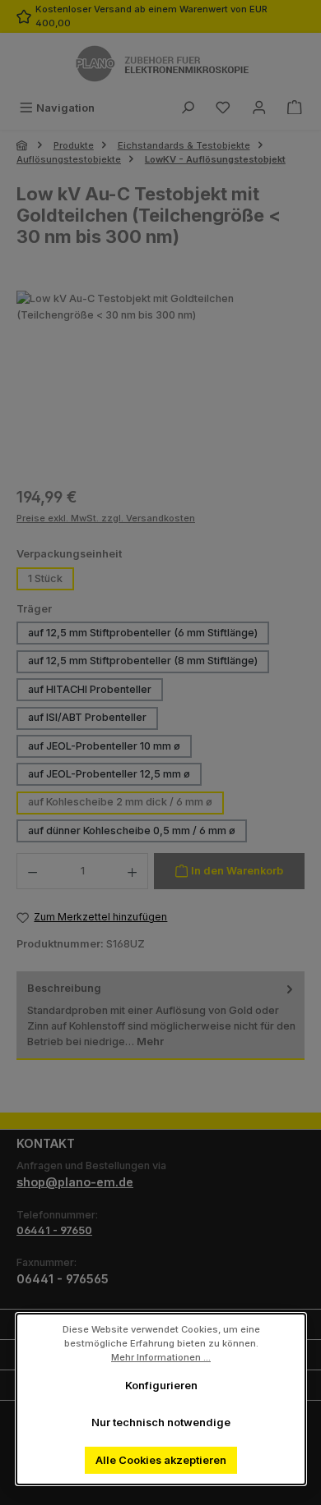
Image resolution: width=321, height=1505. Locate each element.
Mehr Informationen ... (161, 1356)
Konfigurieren (160, 1385)
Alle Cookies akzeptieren (160, 1460)
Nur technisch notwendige (160, 1422)
